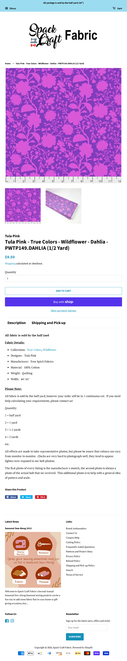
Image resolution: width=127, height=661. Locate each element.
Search (69, 570)
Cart (119, 8)
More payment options (63, 310)
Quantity (10, 272)
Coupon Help (72, 537)
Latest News (12, 522)
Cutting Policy (73, 542)
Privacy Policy (73, 556)
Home (8, 63)
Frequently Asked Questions (80, 546)
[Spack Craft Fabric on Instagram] (12, 621)
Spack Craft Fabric (62, 647)
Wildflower (49, 350)
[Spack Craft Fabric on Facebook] (7, 621)
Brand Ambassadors (76, 528)
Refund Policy (73, 560)
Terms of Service (74, 574)
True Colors (34, 350)
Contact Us (71, 533)
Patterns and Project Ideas (79, 551)
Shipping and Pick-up (49, 322)
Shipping (10, 263)
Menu (12, 8)
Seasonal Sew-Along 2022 (18, 528)
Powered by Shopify (83, 647)
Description (16, 322)
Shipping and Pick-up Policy (80, 565)
